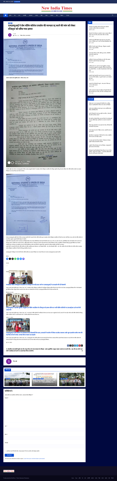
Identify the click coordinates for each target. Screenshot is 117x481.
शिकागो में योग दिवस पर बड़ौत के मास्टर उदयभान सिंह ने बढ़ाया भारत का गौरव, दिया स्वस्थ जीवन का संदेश (100, 34)
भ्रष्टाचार (30, 15)
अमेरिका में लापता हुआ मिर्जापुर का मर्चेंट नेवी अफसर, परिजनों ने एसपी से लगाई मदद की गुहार (100, 60)
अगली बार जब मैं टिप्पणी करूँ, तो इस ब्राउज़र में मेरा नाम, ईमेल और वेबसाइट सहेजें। (22, 451)
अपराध (36, 15)
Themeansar (26, 478)
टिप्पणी (7, 398)
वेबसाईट (6, 443)
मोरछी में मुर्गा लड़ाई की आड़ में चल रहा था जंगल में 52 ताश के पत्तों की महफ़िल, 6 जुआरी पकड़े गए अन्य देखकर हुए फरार (100, 77)
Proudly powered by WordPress (9, 478)
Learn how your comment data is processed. (34, 458)
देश (14, 15)
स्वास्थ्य (51, 15)
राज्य (19, 15)
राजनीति (24, 15)
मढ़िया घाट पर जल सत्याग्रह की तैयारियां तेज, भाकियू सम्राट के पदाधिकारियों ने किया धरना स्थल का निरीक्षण (16, 382)
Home (73, 478)
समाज (46, 15)
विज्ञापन (62, 15)
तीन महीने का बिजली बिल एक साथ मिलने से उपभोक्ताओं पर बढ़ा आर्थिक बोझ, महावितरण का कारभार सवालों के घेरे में (100, 120)
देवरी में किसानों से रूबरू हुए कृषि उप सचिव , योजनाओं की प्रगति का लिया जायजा (70, 382)
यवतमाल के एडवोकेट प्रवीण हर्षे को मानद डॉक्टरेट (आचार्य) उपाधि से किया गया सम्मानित (99, 27)
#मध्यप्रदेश (28, 35)
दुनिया (10, 15)
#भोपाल (23, 35)
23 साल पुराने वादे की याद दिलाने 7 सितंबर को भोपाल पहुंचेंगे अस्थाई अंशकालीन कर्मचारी (100, 141)
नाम (6, 426)
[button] (112, 15)
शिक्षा (41, 15)
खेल (57, 15)
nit (15, 34)
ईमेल (6, 434)
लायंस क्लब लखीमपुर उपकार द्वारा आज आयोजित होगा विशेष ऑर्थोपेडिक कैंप (44, 381)
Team (67, 15)
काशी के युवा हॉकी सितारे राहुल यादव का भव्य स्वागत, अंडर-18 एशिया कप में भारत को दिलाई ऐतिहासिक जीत (100, 40)
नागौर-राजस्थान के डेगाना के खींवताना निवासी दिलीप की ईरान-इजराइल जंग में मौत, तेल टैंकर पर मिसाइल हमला (100, 90)
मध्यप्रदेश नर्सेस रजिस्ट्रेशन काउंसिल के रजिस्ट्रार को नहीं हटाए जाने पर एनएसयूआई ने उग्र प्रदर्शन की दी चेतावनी (36, 285)
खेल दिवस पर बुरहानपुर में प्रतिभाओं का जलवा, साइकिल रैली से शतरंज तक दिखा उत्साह (100, 135)
